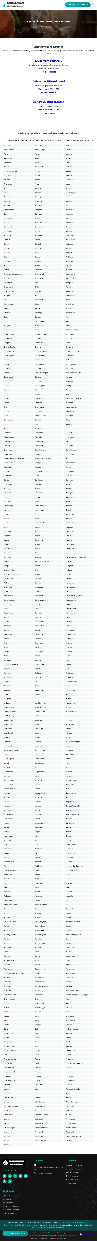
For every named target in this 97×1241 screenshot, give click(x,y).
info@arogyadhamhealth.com (50, 1167)
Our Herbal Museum (11, 1210)
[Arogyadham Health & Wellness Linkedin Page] (10, 1181)
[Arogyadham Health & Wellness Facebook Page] (5, 1176)
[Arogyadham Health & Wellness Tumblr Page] (26, 1176)
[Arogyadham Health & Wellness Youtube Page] (20, 1176)
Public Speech (8, 1213)
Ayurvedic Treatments (75, 1165)
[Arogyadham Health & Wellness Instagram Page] (15, 1176)
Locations (53, 26)
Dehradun (81, 1222)
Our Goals (7, 1199)
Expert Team (8, 1203)
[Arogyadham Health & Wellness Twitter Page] (10, 1176)
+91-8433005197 (48, 113)
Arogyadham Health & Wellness (50, 1235)
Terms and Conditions (58, 1238)
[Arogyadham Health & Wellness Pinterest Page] (5, 1181)
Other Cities (71, 1183)
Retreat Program (73, 1172)
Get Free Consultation (78, 5)
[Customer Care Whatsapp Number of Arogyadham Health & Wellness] (87, 1234)
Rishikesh (8, 1225)
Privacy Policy (43, 1238)
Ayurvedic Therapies (74, 1169)
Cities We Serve (72, 1179)
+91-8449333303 (48, 72)
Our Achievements (10, 1206)
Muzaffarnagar (70, 1222)
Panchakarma (72, 1176)
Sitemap (34, 1238)
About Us (6, 1196)
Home (42, 26)
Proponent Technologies (57, 1233)
